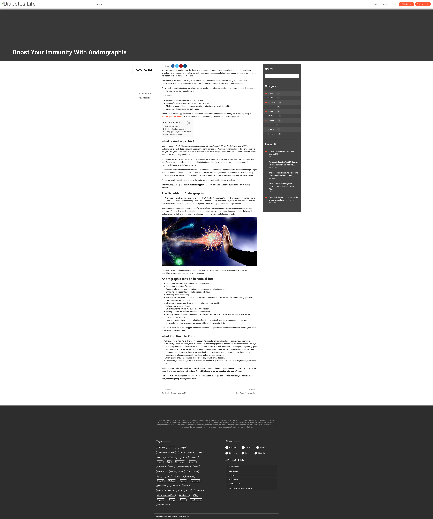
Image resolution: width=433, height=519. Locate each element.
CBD (168, 462)
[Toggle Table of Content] (188, 123)
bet (158, 457)
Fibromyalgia (193, 471)
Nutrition (274, 134)
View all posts (144, 98)
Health (273, 98)
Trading (182, 500)
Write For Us (406, 4)
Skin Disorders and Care (165, 495)
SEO (178, 490)
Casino (273, 107)
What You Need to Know (173, 135)
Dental (385, 4)
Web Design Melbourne (236, 484)
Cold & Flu (160, 467)
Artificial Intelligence (187, 452)
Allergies (183, 448)
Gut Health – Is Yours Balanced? (174, 393)
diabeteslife (144, 93)
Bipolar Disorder (170, 457)
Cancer (194, 457)
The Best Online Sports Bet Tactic (245, 393)
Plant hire (175, 486)
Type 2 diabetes (196, 500)
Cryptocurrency (183, 467)
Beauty (273, 111)
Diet (182, 471)
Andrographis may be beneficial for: (177, 132)
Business (274, 102)
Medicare (274, 116)
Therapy (274, 120)
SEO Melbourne (234, 467)
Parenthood (195, 481)
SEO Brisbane (233, 479)
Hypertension (189, 476)
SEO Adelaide (233, 471)
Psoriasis (375, 4)
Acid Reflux (161, 448)
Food (159, 476)
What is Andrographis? (172, 126)
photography (162, 486)
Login (427, 4)
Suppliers (160, 500)
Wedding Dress (162, 505)
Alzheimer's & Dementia (166, 452)
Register (420, 4)
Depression (161, 471)
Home (177, 476)
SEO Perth (232, 475)
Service (188, 490)
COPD (394, 4)
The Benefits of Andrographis (175, 129)
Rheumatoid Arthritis (164, 490)
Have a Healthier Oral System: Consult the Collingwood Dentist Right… (281, 186)
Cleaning (192, 462)
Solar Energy (183, 495)
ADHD (172, 448)
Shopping (199, 490)
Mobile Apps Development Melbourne (240, 488)
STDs (273, 125)
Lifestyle (160, 481)
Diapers (273, 129)
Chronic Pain (179, 462)
